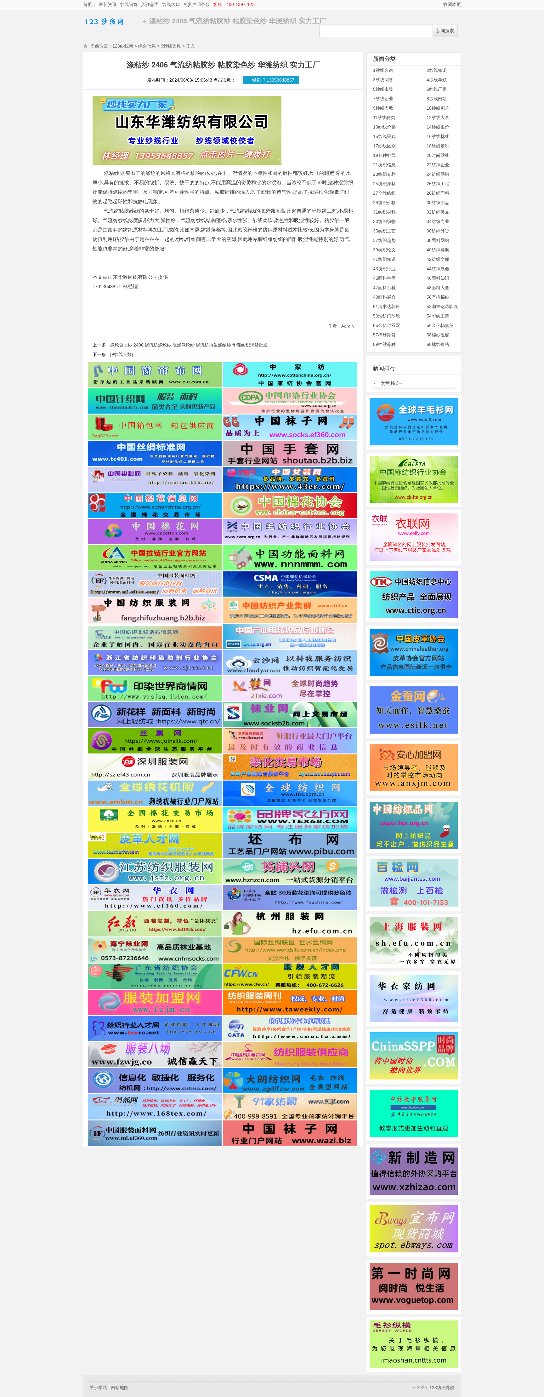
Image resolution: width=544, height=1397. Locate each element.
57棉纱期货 (384, 334)
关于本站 (98, 1387)
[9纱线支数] (121, 354)
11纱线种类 (384, 117)
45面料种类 (384, 278)
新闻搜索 (445, 30)
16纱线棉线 (438, 136)
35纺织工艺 (384, 230)
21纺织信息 (384, 164)
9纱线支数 (171, 46)
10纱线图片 (438, 108)
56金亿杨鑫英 (440, 325)
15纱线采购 (384, 136)
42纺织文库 (438, 259)
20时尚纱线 (438, 155)
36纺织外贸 (438, 230)
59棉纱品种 (384, 344)
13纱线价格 (384, 126)
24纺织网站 (438, 174)
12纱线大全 (438, 117)
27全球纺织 (384, 193)
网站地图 (119, 1387)
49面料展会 (384, 297)
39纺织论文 (384, 249)
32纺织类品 (438, 212)
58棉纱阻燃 (438, 334)
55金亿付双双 (386, 325)
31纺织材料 (384, 212)
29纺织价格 (384, 202)
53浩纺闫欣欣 (386, 315)
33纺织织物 (384, 221)
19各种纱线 (384, 155)
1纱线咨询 (383, 70)
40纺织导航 (438, 249)
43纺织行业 (384, 268)
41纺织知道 (384, 259)
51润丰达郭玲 (386, 306)
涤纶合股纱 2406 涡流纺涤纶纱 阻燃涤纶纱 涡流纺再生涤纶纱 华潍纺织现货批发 (189, 344)
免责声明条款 (196, 4)
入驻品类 (150, 4)
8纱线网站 (437, 98)
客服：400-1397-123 (234, 4)
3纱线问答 (383, 79)
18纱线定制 (438, 145)
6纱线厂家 (437, 89)
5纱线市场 (383, 89)
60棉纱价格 (438, 344)
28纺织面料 (438, 193)
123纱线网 (111, 21)
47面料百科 (384, 287)
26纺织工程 (438, 183)
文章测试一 (392, 383)
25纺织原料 (384, 183)
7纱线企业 (383, 98)
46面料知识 (438, 278)
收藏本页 (452, 4)
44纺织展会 (438, 268)
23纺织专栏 (384, 174)
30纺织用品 (438, 202)
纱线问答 (129, 4)
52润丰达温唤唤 (442, 306)
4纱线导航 (437, 79)
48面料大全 (438, 287)
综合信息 (147, 46)
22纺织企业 (438, 164)
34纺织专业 (438, 221)
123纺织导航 (442, 1387)
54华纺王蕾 (438, 315)
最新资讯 (107, 4)
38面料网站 (438, 240)
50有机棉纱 (438, 297)
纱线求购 (171, 4)
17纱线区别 (384, 145)
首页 (87, 4)
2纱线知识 (437, 70)
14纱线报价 (438, 126)
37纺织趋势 (384, 240)
